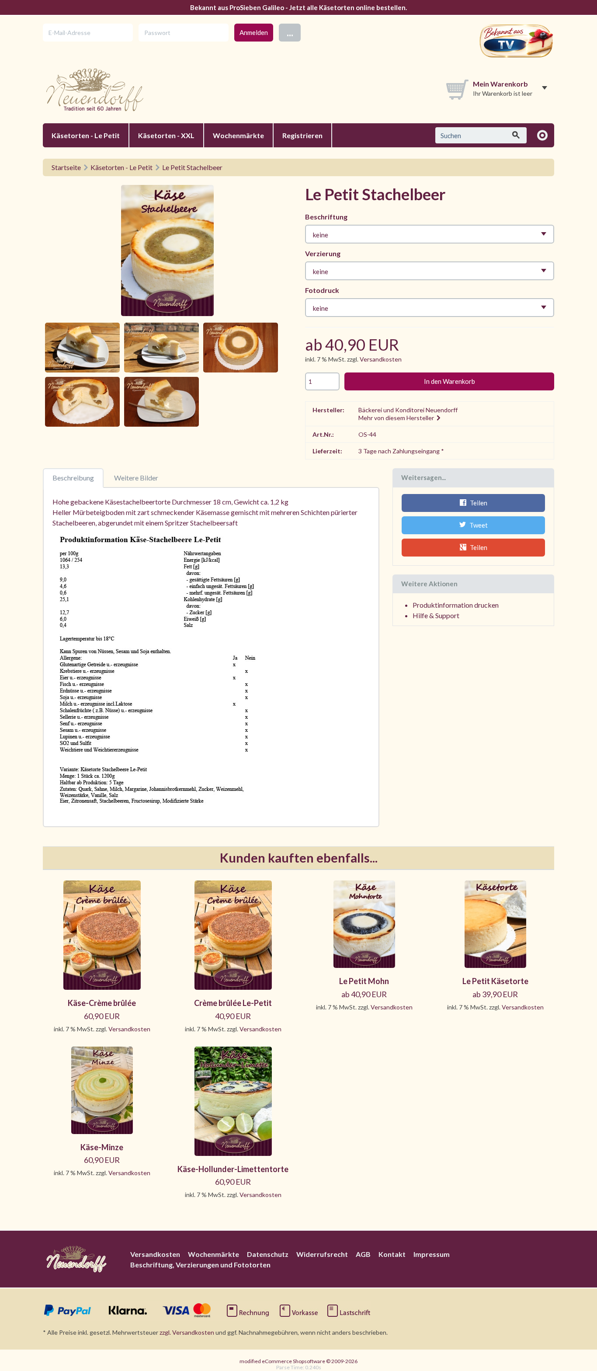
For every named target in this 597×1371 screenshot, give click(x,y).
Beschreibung (73, 477)
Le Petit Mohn (364, 981)
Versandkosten (381, 359)
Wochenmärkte (238, 135)
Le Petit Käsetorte (495, 981)
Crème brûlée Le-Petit (233, 1003)
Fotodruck (322, 290)
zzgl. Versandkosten (187, 1332)
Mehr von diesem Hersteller (396, 417)
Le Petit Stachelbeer (192, 167)
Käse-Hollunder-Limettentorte (232, 1169)
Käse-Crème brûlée (102, 1003)
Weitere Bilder (136, 477)
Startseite (66, 167)
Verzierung (322, 253)
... (290, 32)
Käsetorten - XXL (166, 135)
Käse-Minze (101, 1147)
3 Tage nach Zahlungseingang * (401, 451)
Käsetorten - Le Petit (86, 135)
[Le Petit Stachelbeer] (167, 252)
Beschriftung (326, 216)
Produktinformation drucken (456, 605)
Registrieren (302, 135)
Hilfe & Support (436, 615)
